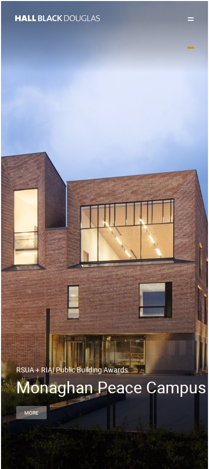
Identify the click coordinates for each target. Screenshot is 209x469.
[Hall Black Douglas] (104, 18)
